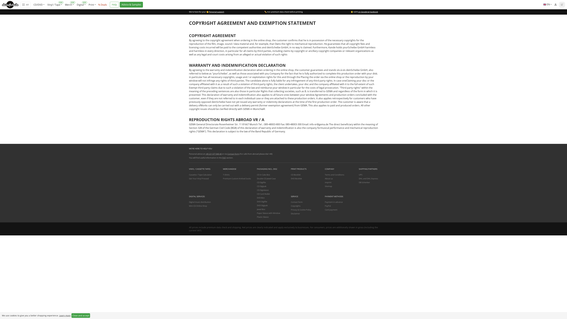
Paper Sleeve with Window (268, 213)
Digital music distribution (200, 202)
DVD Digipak (262, 205)
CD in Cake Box (263, 174)
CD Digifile (261, 182)
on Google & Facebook (368, 11)
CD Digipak (261, 186)
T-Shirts (226, 174)
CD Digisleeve (263, 190)
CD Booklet (296, 174)
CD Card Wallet (263, 194)
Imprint (328, 182)
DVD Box (261, 197)
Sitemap (328, 186)
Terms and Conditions (334, 174)
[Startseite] (11, 4)
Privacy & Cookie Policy (301, 209)
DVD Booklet (296, 178)
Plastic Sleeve (263, 217)
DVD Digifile (262, 201)
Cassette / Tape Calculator (200, 174)
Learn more (65, 315)
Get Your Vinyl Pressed (199, 178)
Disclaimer (295, 213)
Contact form (233, 154)
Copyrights (295, 206)
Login (555, 5)
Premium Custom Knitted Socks (237, 178)
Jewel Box (261, 209)
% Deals (102, 4)
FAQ (224, 157)
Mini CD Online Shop (198, 206)
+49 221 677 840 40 (213, 154)
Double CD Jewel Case (266, 178)
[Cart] (562, 5)
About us (329, 178)
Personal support (216, 11)
